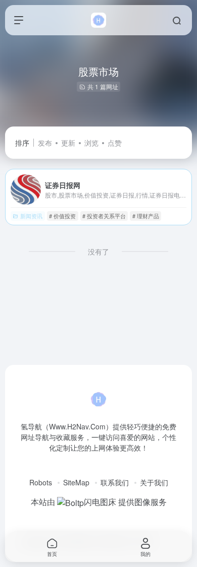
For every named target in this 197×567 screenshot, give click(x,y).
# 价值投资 (62, 216)
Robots (40, 482)
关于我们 (154, 482)
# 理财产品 (145, 216)
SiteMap (76, 482)
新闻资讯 (31, 216)
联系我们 (115, 482)
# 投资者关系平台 (104, 216)
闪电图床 (100, 502)
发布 (45, 143)
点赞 (115, 143)
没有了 (98, 251)
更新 (68, 143)
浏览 (91, 143)
